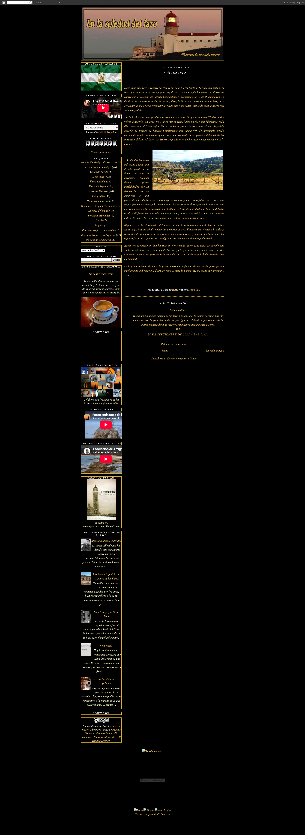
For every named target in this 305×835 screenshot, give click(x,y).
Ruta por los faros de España (98, 230)
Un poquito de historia (98, 239)
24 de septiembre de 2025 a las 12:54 (178, 334)
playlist (149, 814)
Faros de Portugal (98, 191)
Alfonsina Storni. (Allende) (106, 540)
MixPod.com (163, 814)
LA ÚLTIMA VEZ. (174, 72)
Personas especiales (99, 215)
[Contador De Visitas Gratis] (101, 145)
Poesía (99, 220)
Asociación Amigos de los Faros (99, 162)
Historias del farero (98, 201)
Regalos (99, 225)
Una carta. (106, 645)
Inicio (165, 350)
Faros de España (98, 186)
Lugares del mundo (99, 210)
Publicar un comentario (174, 344)
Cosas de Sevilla (99, 171)
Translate (112, 132)
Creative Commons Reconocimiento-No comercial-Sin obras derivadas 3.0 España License (101, 735)
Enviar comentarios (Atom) (182, 358)
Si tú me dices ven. (101, 274)
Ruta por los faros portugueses (98, 235)
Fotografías (98, 196)
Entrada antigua (215, 350)
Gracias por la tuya (101, 152)
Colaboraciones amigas (98, 167)
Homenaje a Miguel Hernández (98, 206)
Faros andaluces (99, 181)
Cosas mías (195, 290)
